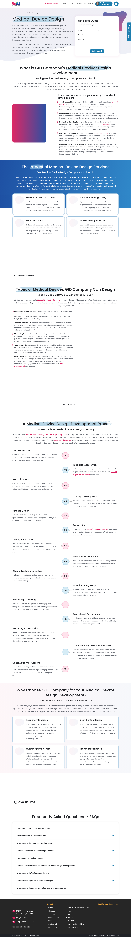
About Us (38, 4)
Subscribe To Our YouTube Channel (25, 927)
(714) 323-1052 (26, 802)
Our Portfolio (77, 4)
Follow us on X (21, 927)
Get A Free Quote (129, 33)
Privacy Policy (72, 927)
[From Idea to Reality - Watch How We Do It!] (35, 394)
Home (14, 13)
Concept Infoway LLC (113, 935)
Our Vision (71, 917)
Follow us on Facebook (13, 927)
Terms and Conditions (75, 924)
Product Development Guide (78, 908)
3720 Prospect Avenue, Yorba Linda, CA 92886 (24, 912)
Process (51, 921)
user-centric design (62, 440)
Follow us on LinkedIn (17, 927)
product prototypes (100, 133)
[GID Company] (16, 5)
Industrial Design (51, 4)
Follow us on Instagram (28, 927)
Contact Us (88, 4)
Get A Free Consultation (24, 276)
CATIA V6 (70, 921)
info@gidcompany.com (116, 4)
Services (65, 4)
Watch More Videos (70, 405)
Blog (69, 911)
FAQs (69, 914)
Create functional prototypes (97, 529)
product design (103, 124)
